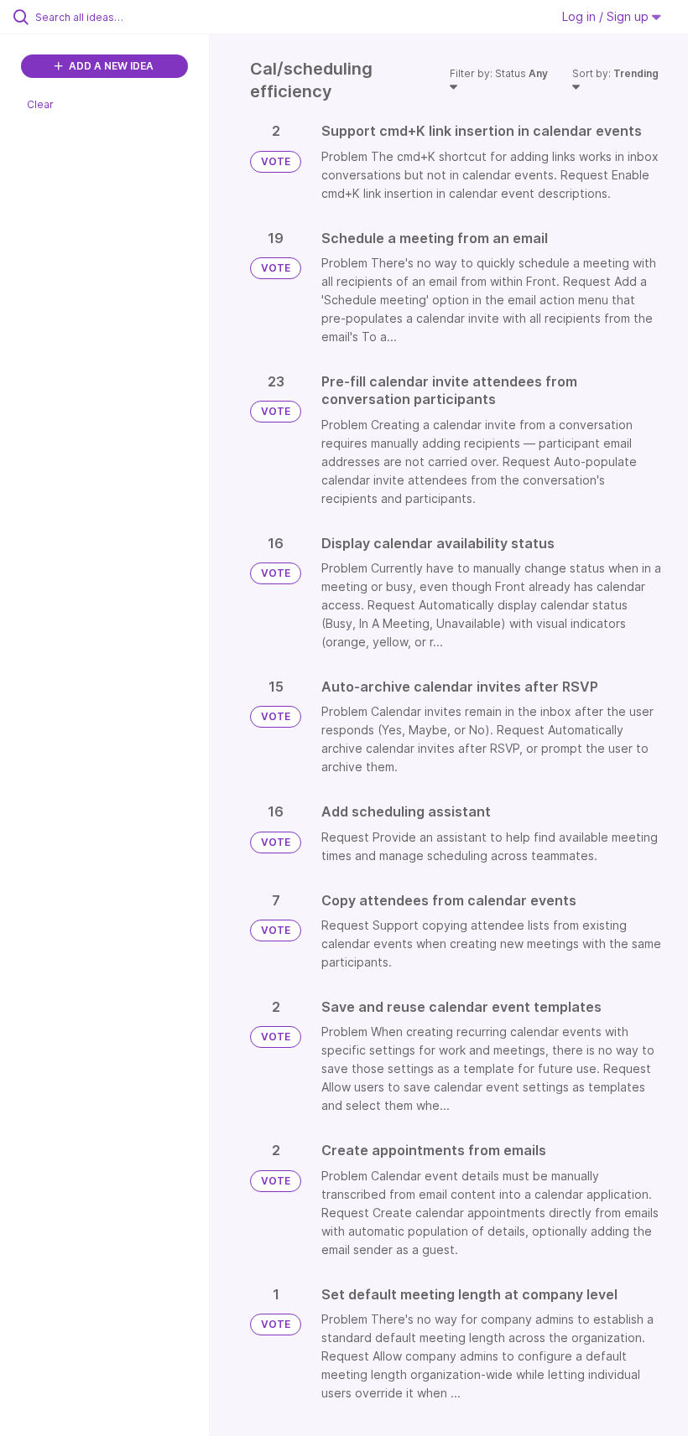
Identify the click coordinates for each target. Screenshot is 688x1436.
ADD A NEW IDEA (110, 66)
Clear (40, 104)
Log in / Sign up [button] (607, 16)
